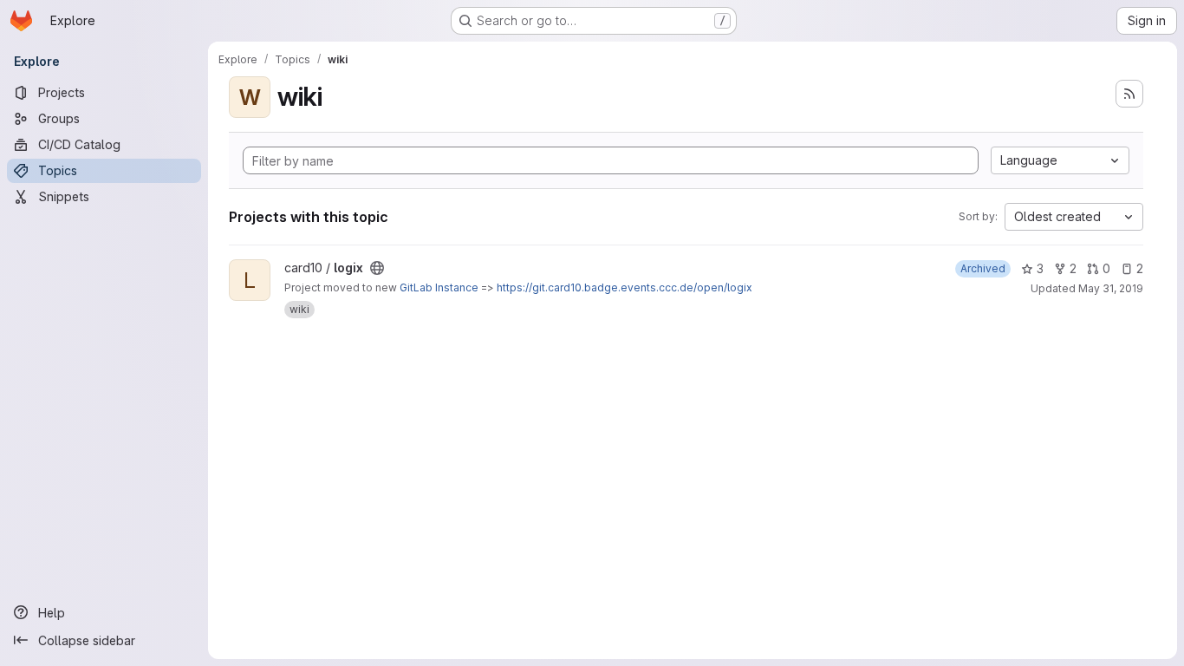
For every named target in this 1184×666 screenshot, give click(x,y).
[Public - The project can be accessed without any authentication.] (377, 268)
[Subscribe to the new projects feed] (1129, 94)
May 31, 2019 (1110, 288)
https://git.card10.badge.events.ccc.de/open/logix (624, 287)
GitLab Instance (439, 287)
